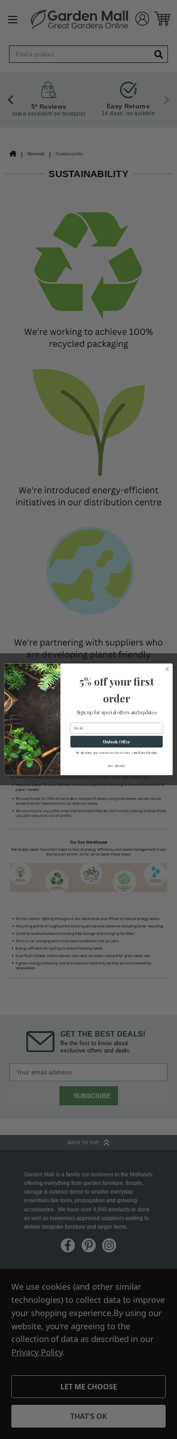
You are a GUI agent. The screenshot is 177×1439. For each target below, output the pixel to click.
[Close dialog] (167, 669)
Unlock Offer (116, 742)
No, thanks (116, 765)
